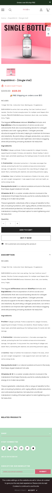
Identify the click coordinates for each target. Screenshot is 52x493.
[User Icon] (41, 10)
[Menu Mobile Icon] (2, 9)
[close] (50, 2)
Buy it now (26, 238)
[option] (26, 43)
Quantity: (5, 219)
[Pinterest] (27, 448)
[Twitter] (9, 448)
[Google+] (15, 448)
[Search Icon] (10, 10)
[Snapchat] (33, 448)
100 (6, 244)
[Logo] (26, 10)
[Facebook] (3, 448)
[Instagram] (21, 448)
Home (3, 18)
